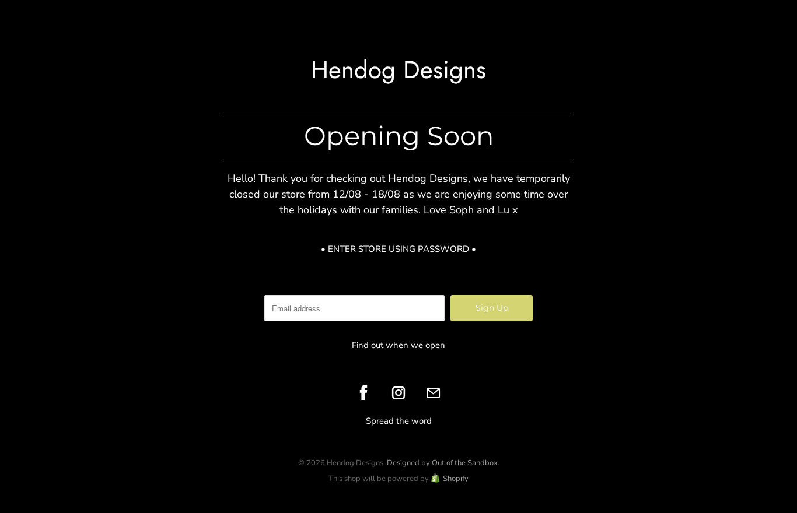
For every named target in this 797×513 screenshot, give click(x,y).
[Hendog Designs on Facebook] (363, 393)
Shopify (456, 478)
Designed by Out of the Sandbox (442, 463)
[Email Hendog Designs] (433, 393)
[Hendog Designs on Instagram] (398, 393)
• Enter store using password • (398, 249)
